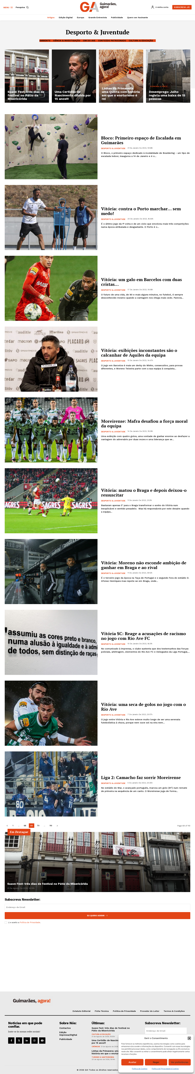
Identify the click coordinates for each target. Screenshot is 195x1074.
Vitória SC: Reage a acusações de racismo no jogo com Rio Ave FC (143, 636)
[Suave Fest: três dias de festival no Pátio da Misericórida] (27, 76)
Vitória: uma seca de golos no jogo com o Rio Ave (143, 707)
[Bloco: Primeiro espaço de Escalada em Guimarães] (51, 146)
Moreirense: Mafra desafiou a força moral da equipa (144, 423)
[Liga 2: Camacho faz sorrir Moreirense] (51, 784)
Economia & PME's (158, 86)
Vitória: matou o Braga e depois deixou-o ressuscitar (144, 492)
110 (51, 826)
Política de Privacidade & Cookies (165, 1069)
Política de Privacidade (30, 922)
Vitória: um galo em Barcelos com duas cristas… (141, 282)
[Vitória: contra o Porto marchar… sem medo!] (51, 217)
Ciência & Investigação (66, 40)
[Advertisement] (97, 947)
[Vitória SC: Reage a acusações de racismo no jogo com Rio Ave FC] (51, 642)
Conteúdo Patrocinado (112, 40)
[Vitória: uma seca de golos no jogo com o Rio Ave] (51, 713)
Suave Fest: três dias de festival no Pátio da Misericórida (47, 883)
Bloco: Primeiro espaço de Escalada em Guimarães (141, 140)
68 (25, 826)
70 (38, 826)
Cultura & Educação (141, 40)
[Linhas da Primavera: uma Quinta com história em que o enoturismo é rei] (121, 76)
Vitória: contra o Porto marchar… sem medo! (141, 211)
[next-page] (57, 825)
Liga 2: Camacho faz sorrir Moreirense (141, 777)
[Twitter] (19, 1040)
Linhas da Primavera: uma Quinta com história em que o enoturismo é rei (112, 1052)
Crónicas (60, 86)
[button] (189, 1038)
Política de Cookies (139, 1069)
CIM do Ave (89, 40)
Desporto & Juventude (113, 148)
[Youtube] (42, 1040)
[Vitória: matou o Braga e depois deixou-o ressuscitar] (51, 500)
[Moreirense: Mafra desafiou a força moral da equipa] (51, 429)
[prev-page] (7, 825)
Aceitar (132, 1062)
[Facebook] (11, 1040)
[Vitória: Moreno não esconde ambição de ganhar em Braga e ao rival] (51, 571)
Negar (156, 1062)
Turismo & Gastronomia (115, 83)
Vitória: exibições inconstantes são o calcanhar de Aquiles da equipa (139, 352)
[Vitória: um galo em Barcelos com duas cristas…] (51, 288)
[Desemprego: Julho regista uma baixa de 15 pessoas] (168, 76)
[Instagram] (34, 1040)
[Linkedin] (27, 1040)
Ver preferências (179, 1062)
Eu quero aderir (95, 916)
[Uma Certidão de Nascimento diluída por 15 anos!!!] (74, 76)
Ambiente (44, 40)
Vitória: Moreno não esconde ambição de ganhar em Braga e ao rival (143, 565)
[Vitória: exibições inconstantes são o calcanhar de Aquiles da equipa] (51, 359)
